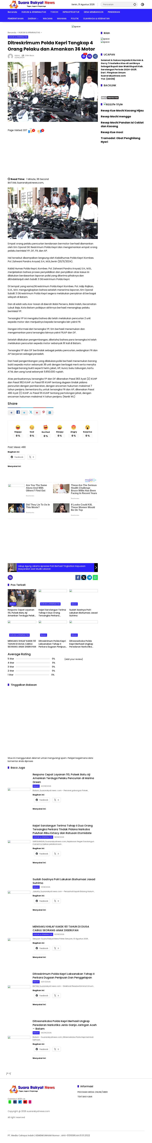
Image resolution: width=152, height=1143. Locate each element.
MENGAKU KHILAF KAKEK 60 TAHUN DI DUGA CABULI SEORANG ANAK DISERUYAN (22, 644)
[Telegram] (89, 577)
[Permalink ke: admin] (11, 56)
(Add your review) (73, 659)
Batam (12, 604)
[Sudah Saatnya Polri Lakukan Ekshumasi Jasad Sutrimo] (83, 598)
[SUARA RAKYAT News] (32, 4)
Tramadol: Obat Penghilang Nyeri (120, 140)
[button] (135, 4)
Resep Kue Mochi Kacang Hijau (122, 110)
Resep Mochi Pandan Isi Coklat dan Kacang (122, 124)
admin (17, 55)
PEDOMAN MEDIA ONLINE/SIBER (92, 1092)
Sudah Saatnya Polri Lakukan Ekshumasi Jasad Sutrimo (83, 612)
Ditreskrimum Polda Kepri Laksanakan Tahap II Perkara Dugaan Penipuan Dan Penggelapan (53, 644)
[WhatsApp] (95, 577)
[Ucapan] (105, 38)
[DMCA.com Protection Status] (110, 97)
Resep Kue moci (112, 132)
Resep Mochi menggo (116, 116)
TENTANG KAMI (84, 1096)
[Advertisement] (53, 156)
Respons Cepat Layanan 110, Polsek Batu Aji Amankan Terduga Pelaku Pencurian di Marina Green (22, 612)
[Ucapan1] (76, 26)
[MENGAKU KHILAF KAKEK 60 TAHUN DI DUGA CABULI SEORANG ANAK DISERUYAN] (22, 629)
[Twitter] (83, 577)
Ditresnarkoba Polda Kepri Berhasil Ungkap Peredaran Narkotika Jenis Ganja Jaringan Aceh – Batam (81, 644)
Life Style (117, 104)
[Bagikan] (95, 56)
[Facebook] (77, 577)
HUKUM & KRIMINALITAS (17, 37)
